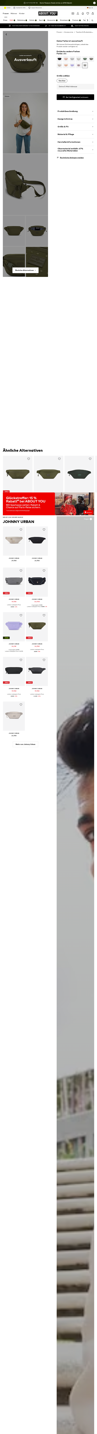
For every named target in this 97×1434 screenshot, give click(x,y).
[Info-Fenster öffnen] (94, 3)
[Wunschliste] (87, 13)
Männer (14, 13)
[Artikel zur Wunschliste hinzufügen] (28, 458)
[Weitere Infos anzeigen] (14, 564)
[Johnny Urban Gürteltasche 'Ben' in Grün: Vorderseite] (25, 61)
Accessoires (68, 32)
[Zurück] (6, 34)
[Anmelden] (77, 13)
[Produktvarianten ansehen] (59, 59)
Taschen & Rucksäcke (84, 32)
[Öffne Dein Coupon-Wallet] (72, 13)
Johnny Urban (18, 521)
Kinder (22, 13)
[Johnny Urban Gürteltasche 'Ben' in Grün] (25, 184)
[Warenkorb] (92, 13)
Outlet (8, 7)
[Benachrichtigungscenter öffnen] (82, 13)
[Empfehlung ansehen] (48, 503)
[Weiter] (87, 20)
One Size (62, 81)
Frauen (6, 13)
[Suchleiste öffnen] (91, 20)
